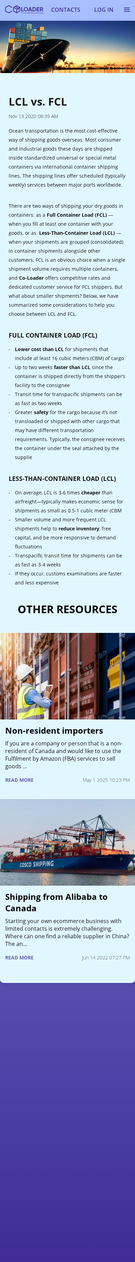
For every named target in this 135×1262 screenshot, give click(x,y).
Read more (19, 780)
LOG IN (104, 10)
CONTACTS (65, 10)
